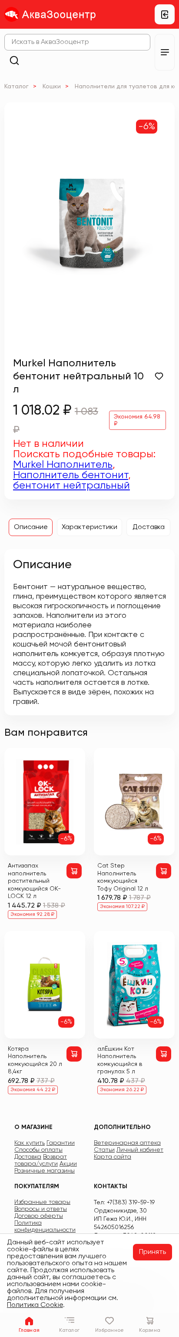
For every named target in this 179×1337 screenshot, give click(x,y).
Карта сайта (112, 1157)
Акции (68, 1164)
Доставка (149, 527)
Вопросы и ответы (40, 1209)
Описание (31, 527)
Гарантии (60, 1143)
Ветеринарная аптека (127, 1143)
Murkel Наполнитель (63, 464)
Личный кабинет (139, 1150)
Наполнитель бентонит (70, 475)
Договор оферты (38, 1216)
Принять (152, 1252)
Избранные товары (42, 1202)
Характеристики (89, 527)
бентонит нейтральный (71, 485)
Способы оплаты (38, 1150)
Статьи (104, 1150)
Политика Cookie (35, 1305)
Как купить (29, 1143)
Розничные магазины (44, 1171)
